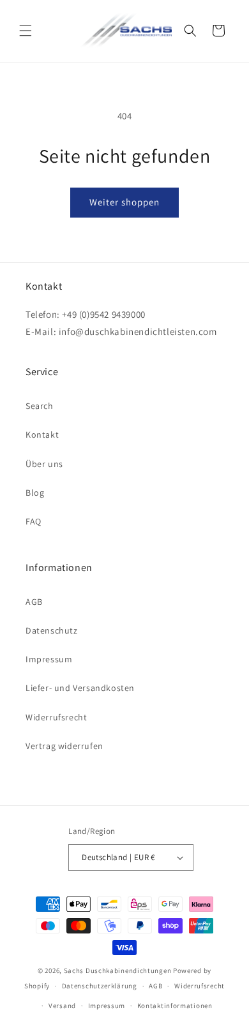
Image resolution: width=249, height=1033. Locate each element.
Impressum (49, 659)
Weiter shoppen (124, 202)
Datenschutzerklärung (99, 985)
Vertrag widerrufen (64, 746)
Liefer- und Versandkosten (80, 688)
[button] (25, 31)
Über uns (44, 464)
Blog (35, 492)
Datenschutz (52, 630)
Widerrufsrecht (56, 717)
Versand (62, 1005)
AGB (34, 601)
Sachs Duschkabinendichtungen (118, 970)
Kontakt (42, 434)
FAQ (34, 521)
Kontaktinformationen (175, 1005)
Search (40, 406)
